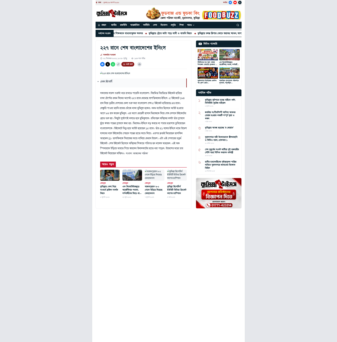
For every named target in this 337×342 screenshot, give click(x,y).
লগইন (225, 2)
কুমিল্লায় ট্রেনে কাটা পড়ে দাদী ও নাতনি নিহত (158, 33)
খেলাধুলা (103, 183)
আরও (189, 24)
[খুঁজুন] (237, 25)
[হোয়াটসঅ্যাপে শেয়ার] (113, 64)
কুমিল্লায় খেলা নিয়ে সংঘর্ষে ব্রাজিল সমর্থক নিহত (109, 190)
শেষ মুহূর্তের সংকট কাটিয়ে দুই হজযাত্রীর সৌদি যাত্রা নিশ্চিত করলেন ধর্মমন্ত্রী (222, 151)
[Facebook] (230, 2)
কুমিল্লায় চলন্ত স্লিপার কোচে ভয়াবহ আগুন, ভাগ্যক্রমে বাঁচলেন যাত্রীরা (217, 33)
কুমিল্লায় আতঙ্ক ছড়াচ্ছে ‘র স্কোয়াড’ (219, 127)
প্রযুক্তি (173, 24)
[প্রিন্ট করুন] (139, 64)
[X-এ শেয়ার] (107, 64)
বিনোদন (164, 24)
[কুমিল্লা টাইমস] (112, 13)
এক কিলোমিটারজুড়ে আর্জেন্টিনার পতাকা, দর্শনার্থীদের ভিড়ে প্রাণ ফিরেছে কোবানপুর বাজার (131, 190)
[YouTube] (235, 2)
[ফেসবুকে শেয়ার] (102, 64)
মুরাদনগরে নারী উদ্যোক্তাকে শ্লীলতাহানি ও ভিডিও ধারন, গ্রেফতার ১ (221, 139)
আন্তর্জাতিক (135, 24)
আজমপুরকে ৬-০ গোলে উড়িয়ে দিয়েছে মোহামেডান (153, 190)
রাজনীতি (123, 24)
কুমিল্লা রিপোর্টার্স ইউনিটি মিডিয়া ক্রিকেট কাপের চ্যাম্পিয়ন (176, 190)
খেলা (155, 24)
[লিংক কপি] (118, 64)
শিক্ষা (181, 24)
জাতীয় (114, 24)
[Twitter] (240, 2)
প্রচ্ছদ (103, 24)
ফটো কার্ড (129, 64)
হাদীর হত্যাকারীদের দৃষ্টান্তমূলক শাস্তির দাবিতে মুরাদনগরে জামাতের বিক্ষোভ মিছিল (220, 164)
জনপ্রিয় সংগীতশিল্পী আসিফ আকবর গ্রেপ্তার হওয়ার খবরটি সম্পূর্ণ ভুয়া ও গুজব (220, 115)
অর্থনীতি (146, 24)
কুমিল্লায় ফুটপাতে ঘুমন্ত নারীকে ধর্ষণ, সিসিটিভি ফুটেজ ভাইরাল (220, 101)
